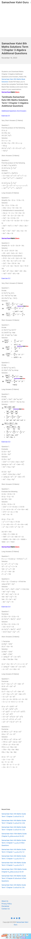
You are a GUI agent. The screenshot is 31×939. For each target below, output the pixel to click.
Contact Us (6, 909)
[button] (15, 936)
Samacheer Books (18, 937)
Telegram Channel (23, 937)
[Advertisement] (15, 21)
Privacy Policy (7, 904)
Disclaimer (5, 906)
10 (7, 937)
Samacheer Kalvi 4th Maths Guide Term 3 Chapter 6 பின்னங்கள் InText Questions (14, 878)
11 (10, 937)
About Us (5, 901)
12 (14, 937)
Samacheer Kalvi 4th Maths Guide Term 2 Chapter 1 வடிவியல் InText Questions (14, 842)
